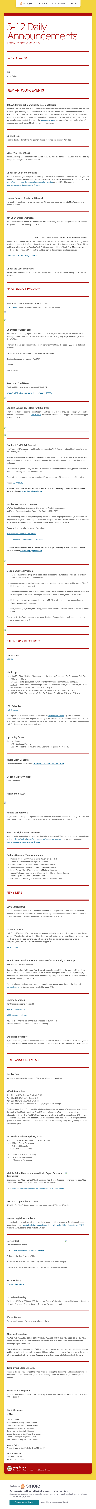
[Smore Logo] (26, 4)
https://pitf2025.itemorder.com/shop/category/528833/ (29, 393)
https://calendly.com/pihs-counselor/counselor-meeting (30, 182)
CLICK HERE (36, 415)
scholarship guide (48, 120)
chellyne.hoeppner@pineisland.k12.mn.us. (23, 185)
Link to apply (12, 307)
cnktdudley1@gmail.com (31, 551)
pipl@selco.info (13, 987)
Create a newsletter (24, 1502)
